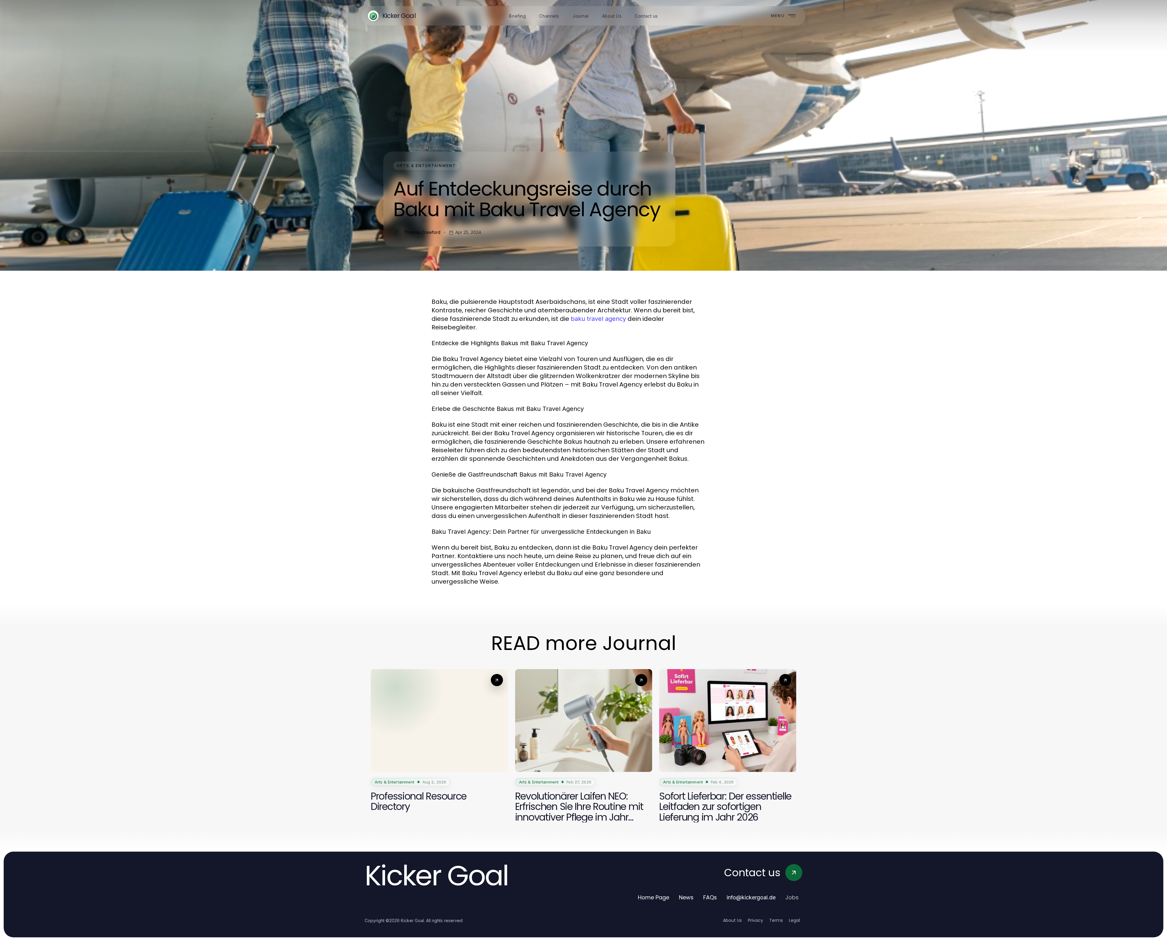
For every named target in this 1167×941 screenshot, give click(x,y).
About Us (732, 920)
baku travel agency (598, 318)
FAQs (710, 897)
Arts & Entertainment (426, 165)
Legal (794, 920)
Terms (776, 920)
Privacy (755, 920)
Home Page (653, 897)
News (686, 897)
